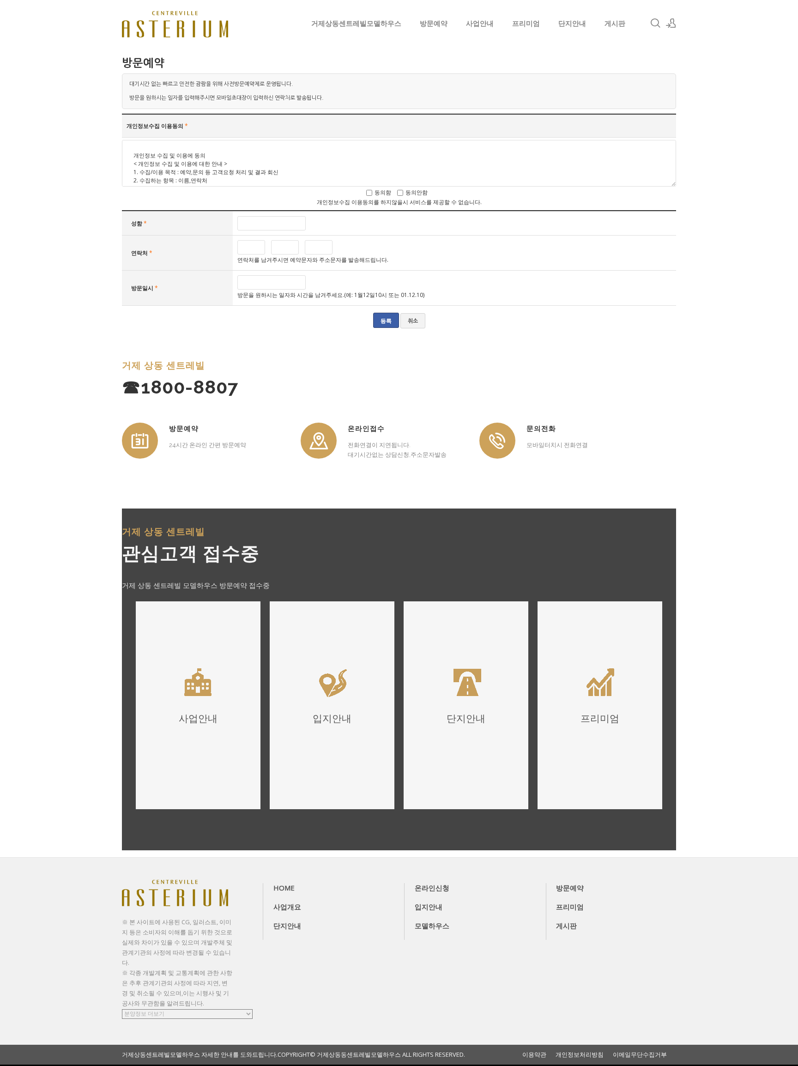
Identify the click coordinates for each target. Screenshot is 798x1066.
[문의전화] (497, 441)
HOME (284, 887)
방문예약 (433, 23)
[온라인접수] (319, 441)
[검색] (655, 23)
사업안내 (480, 23)
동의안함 (416, 192)
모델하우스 (432, 925)
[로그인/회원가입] (671, 23)
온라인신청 (432, 887)
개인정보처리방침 (580, 1055)
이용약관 (534, 1055)
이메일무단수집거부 (640, 1055)
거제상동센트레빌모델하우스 (356, 23)
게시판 (615, 23)
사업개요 (287, 906)
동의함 (383, 192)
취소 (413, 321)
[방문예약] (140, 441)
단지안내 (572, 23)
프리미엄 (526, 23)
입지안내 (428, 906)
